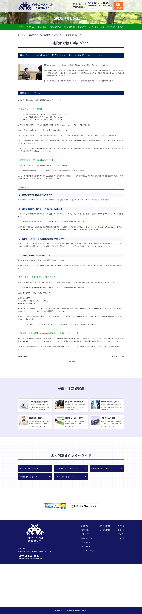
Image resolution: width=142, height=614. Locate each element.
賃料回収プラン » (118, 356)
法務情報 (121, 538)
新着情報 (121, 526)
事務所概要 (85, 526)
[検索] (109, 8)
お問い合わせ (85, 546)
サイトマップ (85, 542)
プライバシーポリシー (88, 551)
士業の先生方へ (86, 538)
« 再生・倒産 (22, 356)
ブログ (120, 534)
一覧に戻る (71, 361)
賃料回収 (64, 81)
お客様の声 (85, 534)
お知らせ (121, 530)
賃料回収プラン (28, 120)
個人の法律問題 (104, 530)
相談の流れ (85, 530)
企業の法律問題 (104, 526)
